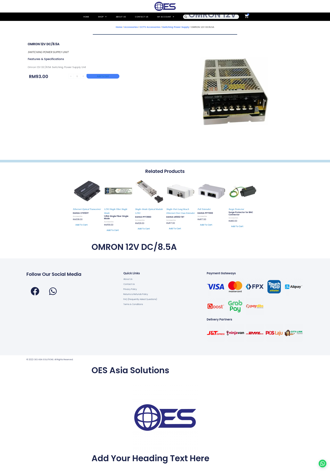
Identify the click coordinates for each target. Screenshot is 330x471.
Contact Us (141, 16)
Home (86, 16)
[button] (322, 463)
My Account (164, 16)
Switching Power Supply (175, 27)
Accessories (131, 27)
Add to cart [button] (81, 224)
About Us (121, 16)
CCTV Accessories (150, 27)
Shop (101, 16)
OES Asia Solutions (130, 370)
